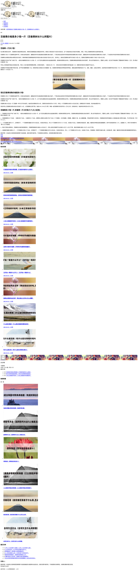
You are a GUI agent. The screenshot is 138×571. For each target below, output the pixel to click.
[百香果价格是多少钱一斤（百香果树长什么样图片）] (69, 89)
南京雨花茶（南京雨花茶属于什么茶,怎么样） (15, 514)
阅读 (2, 134)
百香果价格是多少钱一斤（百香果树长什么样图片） (27, 29)
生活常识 (5, 26)
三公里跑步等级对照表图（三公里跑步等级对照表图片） (17, 488)
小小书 (5, 43)
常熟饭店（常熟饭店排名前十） (11, 461)
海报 (2, 136)
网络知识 (5, 23)
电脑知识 (5, 24)
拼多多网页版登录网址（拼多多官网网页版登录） (18, 373)
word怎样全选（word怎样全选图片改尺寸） (16, 549)
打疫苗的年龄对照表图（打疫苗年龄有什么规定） (18, 372)
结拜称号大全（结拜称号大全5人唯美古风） (14, 434)
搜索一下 (3, 9)
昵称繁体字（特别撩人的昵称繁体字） (14, 551)
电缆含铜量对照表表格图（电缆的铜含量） (14, 408)
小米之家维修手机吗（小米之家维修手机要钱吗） (18, 375)
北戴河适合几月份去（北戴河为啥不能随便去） (17, 556)
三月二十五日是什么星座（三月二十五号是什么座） (18, 547)
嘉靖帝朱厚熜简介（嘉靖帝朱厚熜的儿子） (16, 554)
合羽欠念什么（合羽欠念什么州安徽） (13, 541)
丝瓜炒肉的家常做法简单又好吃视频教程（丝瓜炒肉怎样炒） (20, 558)
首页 (4, 21)
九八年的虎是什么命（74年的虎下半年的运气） (17, 553)
